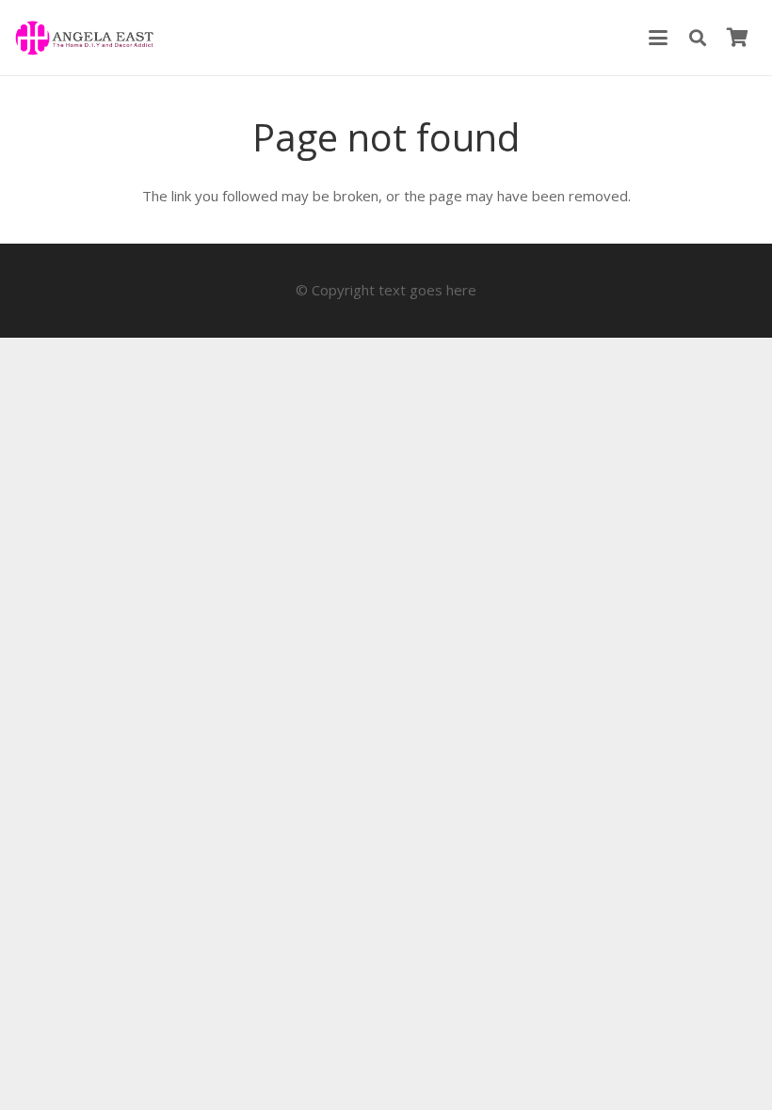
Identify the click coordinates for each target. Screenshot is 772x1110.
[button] (658, 37)
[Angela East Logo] (84, 37)
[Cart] (737, 37)
